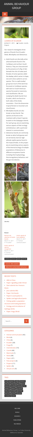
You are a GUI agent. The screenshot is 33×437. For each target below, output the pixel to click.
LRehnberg (14, 391)
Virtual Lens (11, 369)
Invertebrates (11, 348)
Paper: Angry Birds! (13, 311)
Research (17, 416)
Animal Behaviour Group (16, 6)
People (17, 412)
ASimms (17, 381)
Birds (8, 337)
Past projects (11, 361)
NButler (7, 393)
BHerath (22, 381)
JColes (24, 386)
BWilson (7, 383)
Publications (17, 420)
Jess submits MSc (12, 291)
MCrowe (20, 391)
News (8, 356)
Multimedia (17, 424)
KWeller (7, 391)
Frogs (8, 345)
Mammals (10, 353)
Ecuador (20, 43)
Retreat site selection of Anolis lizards (9, 237)
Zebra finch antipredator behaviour (16, 267)
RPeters (24, 259)
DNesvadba (14, 383)
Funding (18, 386)
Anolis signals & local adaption (21, 236)
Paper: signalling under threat (17, 283)
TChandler (8, 396)
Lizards (26, 43)
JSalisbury (19, 388)
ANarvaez (7, 259)
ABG (6, 381)
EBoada (14, 259)
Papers (9, 358)
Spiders (9, 366)
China (8, 340)
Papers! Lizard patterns (14, 296)
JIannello (7, 388)
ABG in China (11, 280)
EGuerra (12, 386)
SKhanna (18, 393)
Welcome (17, 408)
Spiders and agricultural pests (17, 298)
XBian (13, 396)
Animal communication (14, 335)
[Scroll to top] (30, 434)
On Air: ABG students (12, 264)
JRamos (19, 259)
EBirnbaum (21, 383)
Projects (6, 45)
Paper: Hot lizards (13, 293)
